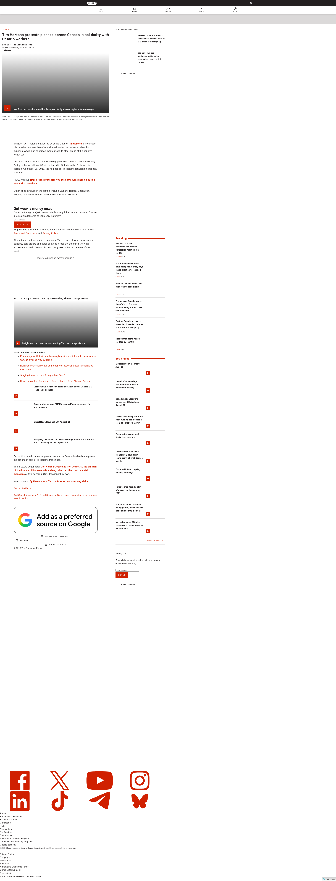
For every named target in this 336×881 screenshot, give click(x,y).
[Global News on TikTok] (60, 810)
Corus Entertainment (10, 870)
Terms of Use (6, 860)
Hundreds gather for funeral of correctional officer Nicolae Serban (55, 381)
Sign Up (122, 575)
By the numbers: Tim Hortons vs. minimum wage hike (59, 481)
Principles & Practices (11, 816)
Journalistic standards (57, 536)
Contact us (5, 823)
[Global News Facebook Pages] (20, 789)
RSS (2, 826)
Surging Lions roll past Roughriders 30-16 (42, 375)
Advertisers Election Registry (14, 838)
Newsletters (6, 829)
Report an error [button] (57, 545)
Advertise (4, 863)
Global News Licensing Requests (16, 841)
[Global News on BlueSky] (139, 810)
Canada (5, 30)
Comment (24, 540)
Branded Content (8, 819)
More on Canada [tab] (23, 352)
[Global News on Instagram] (139, 789)
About (3, 813)
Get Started (22, 225)
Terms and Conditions (25, 233)
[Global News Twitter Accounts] (60, 789)
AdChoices (330, 879)
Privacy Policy (50, 233)
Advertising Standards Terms (14, 867)
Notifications (6, 832)
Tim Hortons (75, 143)
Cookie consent (7, 845)
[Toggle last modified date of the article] (33, 47)
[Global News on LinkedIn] (20, 810)
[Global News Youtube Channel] (100, 789)
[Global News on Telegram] (100, 810)
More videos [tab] (39, 352)
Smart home (6, 835)
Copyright (5, 857)
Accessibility (6, 873)
